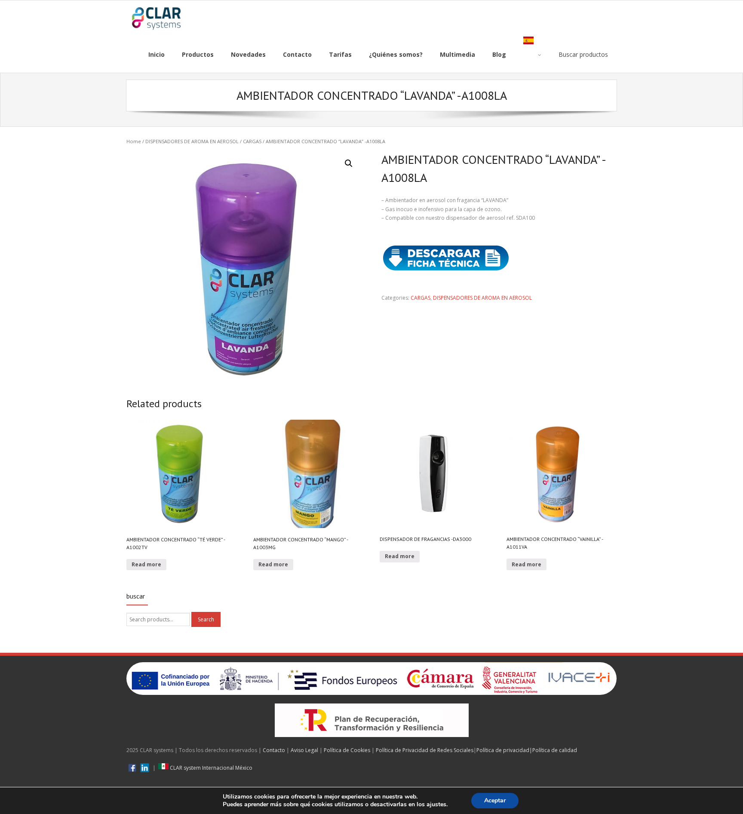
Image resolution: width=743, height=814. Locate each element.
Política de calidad (554, 750)
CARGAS (252, 141)
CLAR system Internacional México (210, 767)
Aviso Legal (304, 750)
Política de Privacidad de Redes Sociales (424, 750)
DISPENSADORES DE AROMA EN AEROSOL (192, 141)
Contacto (274, 750)
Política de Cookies (347, 750)
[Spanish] (532, 55)
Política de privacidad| (504, 750)
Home (133, 141)
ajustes (436, 804)
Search (206, 619)
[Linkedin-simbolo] (145, 767)
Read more (146, 564)
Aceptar (495, 800)
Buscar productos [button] (583, 54)
